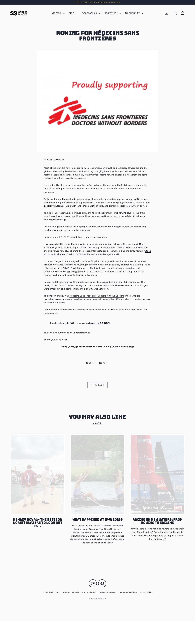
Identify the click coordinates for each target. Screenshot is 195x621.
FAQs (58, 592)
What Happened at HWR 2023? (97, 519)
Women (57, 13)
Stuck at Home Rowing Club (101, 346)
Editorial (99, 385)
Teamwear (111, 13)
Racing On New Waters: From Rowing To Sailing (157, 521)
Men (72, 13)
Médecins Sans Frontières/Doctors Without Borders (97, 296)
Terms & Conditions (128, 592)
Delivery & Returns (107, 592)
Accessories (90, 13)
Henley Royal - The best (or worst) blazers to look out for (37, 522)
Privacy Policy (146, 592)
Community (132, 13)
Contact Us (48, 592)
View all (97, 423)
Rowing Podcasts (71, 592)
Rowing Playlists (89, 592)
